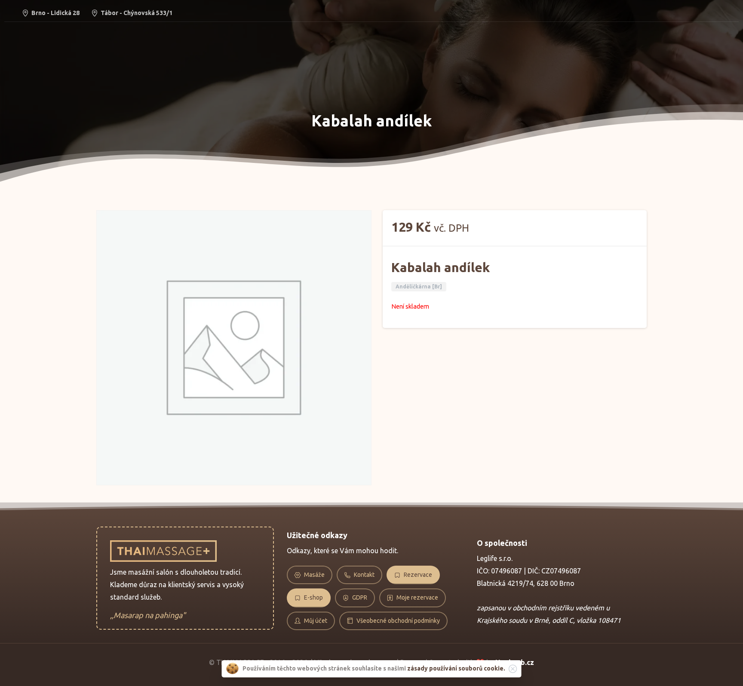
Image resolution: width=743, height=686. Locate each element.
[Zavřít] (513, 669)
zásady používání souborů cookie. (456, 668)
